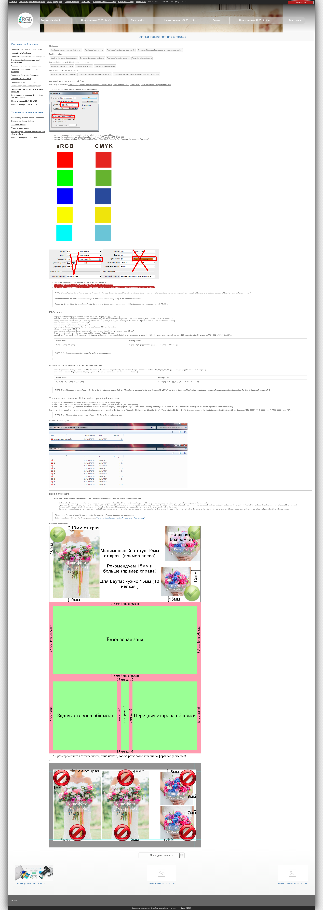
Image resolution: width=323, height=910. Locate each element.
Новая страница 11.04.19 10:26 (24, 101)
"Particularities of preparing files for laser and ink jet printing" (120, 518)
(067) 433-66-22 (153, 2)
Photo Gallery (86, 2)
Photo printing (137, 20)
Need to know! (141, 2)
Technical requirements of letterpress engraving (94, 74)
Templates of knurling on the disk (62, 66)
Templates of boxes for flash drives (25, 75)
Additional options (18, 125)
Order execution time (72, 2)
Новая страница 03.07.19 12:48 (104, 2)
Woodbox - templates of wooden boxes (27, 66)
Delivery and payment (54, 2)
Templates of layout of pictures (105, 66)
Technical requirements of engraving (63, 74)
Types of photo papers (20, 128)
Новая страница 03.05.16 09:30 (96, 20)
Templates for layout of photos (23, 82)
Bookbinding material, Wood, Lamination (27, 117)
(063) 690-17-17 (167, 2)
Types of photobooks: (51, 20)
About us (15, 900)
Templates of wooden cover (94, 50)
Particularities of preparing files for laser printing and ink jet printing (136, 74)
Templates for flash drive (21, 79)
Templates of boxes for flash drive (118, 58)
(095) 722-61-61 (180, 2)
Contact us (13, 2)
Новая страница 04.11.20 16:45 (24, 137)
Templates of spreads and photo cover (26, 49)
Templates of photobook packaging (92, 58)
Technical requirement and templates (32, 2)
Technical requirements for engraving (26, 86)
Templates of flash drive (84, 66)
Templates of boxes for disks (142, 58)
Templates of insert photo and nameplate (121, 50)
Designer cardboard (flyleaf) (22, 121)
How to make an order (125, 2)
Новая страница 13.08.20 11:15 (179, 20)
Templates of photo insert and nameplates (28, 56)
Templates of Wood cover (21, 53)
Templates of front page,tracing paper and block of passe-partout (160, 50)
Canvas (216, 20)
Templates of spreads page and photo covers (66, 50)
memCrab (181, 908)
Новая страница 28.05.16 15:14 (254, 20)
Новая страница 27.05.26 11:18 (24, 104)
